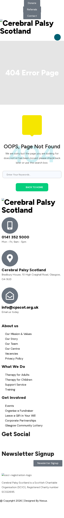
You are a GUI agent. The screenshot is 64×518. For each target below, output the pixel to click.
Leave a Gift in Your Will (20, 415)
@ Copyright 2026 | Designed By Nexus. (24, 500)
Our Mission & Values (18, 334)
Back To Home (34, 187)
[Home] (32, 27)
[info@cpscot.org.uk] (10, 295)
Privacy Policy (14, 358)
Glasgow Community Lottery (24, 425)
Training (10, 389)
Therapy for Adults (17, 375)
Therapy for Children (18, 379)
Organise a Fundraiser (19, 410)
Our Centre (12, 348)
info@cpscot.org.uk (20, 307)
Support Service (15, 384)
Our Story (11, 339)
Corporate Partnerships (20, 420)
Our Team (11, 344)
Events (9, 406)
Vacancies (11, 353)
